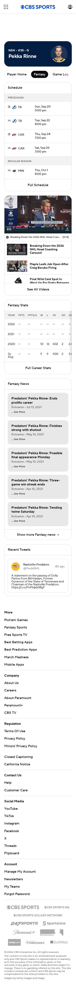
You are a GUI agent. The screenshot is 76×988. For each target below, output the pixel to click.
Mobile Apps (14, 664)
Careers (10, 690)
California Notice (17, 764)
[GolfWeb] (59, 942)
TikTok (9, 816)
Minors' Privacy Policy (20, 746)
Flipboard (11, 853)
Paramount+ (13, 705)
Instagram (11, 823)
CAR (21, 135)
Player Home (17, 74)
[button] (6, 7)
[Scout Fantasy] (35, 942)
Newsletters (13, 879)
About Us (11, 683)
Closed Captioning (18, 757)
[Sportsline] (54, 923)
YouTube (11, 809)
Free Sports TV (15, 635)
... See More (18, 412)
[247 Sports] (24, 922)
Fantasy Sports (15, 627)
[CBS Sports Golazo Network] (38, 915)
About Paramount (17, 698)
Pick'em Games (16, 620)
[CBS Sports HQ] (56, 907)
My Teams (12, 886)
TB (20, 107)
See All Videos (38, 289)
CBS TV (10, 713)
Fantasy (39, 74)
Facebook (11, 831)
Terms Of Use (14, 731)
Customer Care (16, 790)
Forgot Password (17, 894)
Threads (10, 846)
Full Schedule (38, 185)
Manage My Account (20, 871)
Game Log (60, 74)
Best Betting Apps (18, 642)
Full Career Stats (38, 368)
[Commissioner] (51, 931)
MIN (21, 171)
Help (8, 783)
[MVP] (14, 941)
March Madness (16, 657)
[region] (38, 214)
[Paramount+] (24, 931)
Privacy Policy (14, 738)
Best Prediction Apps (20, 649)
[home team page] (14, 107)
